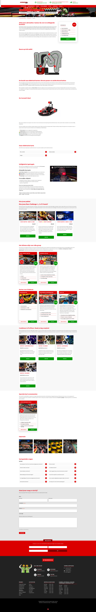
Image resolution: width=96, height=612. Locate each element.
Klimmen (30, 585)
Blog (20, 594)
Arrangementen (31, 6)
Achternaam (50, 498)
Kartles (62, 292)
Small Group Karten (25, 253)
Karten (30, 584)
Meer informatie (23, 282)
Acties (49, 6)
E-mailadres (22, 503)
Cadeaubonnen (21, 588)
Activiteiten (23, 6)
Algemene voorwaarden (21, 590)
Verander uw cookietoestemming (44, 602)
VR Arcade (30, 591)
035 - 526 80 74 (68, 572)
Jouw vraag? (21, 513)
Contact (61, 6)
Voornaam (20, 498)
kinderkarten (23, 292)
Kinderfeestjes (21, 587)
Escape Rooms (31, 592)
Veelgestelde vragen (22, 584)
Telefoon (21, 508)
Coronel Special (44, 253)
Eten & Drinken (44, 6)
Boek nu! (68, 38)
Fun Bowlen (31, 589)
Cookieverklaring (54, 602)
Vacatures (20, 593)
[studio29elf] (48, 608)
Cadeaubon (55, 6)
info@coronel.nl (68, 570)
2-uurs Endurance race (25, 402)
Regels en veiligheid (22, 592)
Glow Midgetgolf (32, 588)
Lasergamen (31, 587)
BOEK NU (27, 236)
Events (37, 6)
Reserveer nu (75, 2)
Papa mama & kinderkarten (46, 292)
